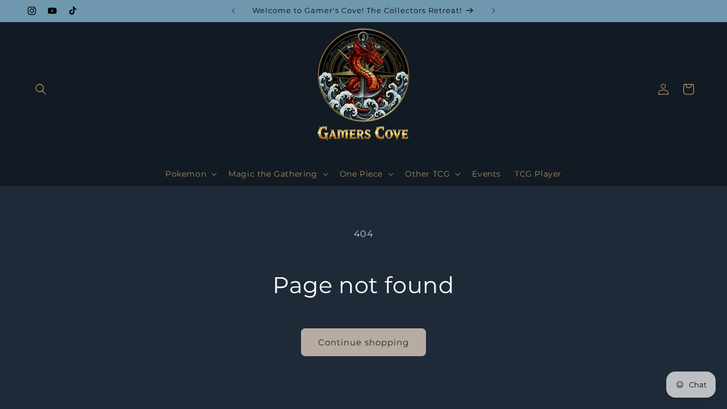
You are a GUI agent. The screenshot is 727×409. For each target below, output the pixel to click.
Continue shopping (363, 342)
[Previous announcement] (233, 11)
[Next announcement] (493, 11)
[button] (40, 89)
